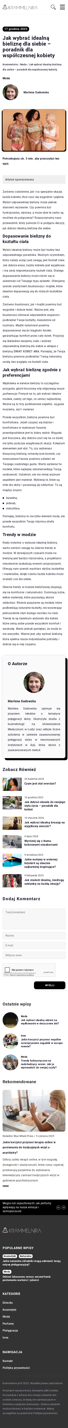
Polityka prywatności (16, 1368)
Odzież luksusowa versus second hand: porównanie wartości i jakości (27, 1278)
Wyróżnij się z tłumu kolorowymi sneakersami (41, 842)
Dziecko (8, 1302)
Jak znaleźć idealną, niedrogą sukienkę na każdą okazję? (44, 881)
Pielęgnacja (10, 1330)
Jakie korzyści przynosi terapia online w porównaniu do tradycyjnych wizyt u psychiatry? (29, 1147)
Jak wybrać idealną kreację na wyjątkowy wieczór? (44, 824)
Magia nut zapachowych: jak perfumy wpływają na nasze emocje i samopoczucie (27, 1207)
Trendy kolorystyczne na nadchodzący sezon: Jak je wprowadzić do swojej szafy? (39, 1064)
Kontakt (8, 1361)
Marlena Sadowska (36, 92)
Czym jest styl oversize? (40, 783)
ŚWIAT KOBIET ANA (26, 351)
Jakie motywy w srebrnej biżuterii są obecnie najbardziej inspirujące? (40, 863)
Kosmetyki (9, 1309)
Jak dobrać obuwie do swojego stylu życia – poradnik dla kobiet (44, 805)
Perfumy (8, 1323)
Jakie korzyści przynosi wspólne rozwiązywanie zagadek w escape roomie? (42, 1043)
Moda (6, 78)
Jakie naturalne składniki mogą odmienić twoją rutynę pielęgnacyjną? (32, 1262)
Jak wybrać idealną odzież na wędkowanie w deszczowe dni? (40, 1022)
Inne (6, 1337)
